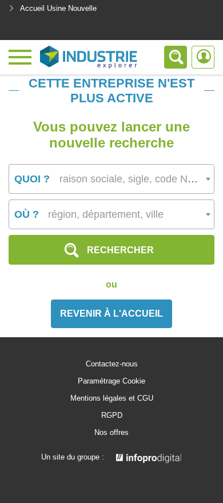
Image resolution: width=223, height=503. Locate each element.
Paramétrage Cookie (111, 381)
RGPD (111, 416)
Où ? (26, 214)
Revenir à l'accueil (111, 313)
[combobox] (111, 179)
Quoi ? (32, 179)
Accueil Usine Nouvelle (58, 8)
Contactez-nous (112, 364)
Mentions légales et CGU (111, 398)
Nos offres (111, 433)
